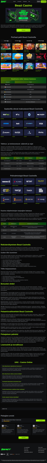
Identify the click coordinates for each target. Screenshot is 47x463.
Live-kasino (17, 40)
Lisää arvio (40, 420)
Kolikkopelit (40, 40)
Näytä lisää (23, 437)
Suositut (5, 40)
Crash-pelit (28, 40)
